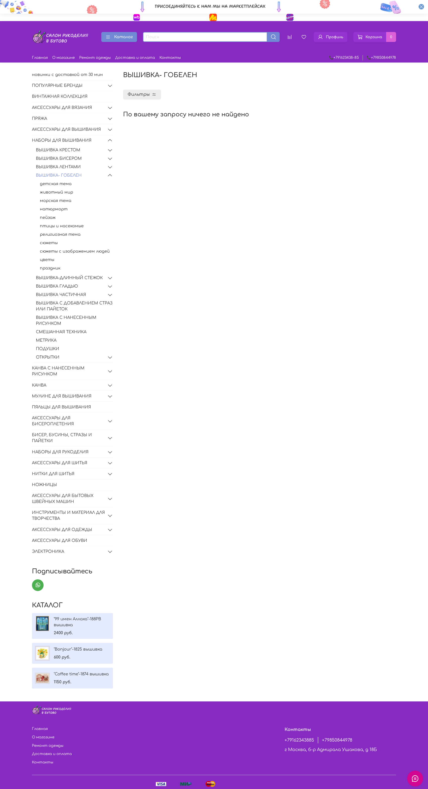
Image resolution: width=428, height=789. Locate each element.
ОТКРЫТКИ (47, 357)
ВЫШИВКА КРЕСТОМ (58, 150)
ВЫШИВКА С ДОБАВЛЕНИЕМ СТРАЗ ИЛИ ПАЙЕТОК (74, 306)
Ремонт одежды (95, 58)
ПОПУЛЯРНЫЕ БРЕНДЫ (57, 85)
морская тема (55, 200)
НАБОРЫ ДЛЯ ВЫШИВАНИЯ (61, 140)
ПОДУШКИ (47, 349)
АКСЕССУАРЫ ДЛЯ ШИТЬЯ (59, 463)
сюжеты (49, 243)
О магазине (63, 58)
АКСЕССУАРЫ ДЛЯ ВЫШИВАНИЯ (66, 129)
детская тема (56, 184)
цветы (47, 260)
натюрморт (54, 209)
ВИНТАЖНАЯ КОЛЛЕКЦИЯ (59, 96)
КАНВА (39, 385)
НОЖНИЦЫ (44, 485)
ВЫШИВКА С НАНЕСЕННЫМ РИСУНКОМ (66, 320)
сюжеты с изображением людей (75, 251)
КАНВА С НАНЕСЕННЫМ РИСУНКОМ (58, 371)
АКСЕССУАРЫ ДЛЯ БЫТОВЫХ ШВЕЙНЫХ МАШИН (62, 498)
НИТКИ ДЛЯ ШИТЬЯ (53, 474)
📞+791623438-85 (344, 58)
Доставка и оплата (135, 58)
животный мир (56, 192)
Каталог (123, 37)
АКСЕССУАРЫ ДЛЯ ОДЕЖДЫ (62, 529)
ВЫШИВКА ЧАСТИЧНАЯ (61, 295)
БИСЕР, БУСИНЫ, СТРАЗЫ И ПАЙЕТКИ (62, 438)
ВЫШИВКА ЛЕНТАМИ (58, 167)
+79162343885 (299, 740)
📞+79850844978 (381, 58)
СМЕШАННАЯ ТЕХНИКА (61, 332)
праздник (50, 268)
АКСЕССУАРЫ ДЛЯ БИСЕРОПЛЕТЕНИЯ (53, 421)
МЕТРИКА (46, 340)
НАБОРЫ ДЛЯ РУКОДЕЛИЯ (60, 452)
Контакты (170, 58)
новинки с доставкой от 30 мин (67, 74)
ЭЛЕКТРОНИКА (48, 551)
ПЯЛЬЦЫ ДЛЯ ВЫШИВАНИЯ (61, 407)
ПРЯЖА (39, 118)
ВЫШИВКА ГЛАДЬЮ (57, 286)
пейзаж (48, 217)
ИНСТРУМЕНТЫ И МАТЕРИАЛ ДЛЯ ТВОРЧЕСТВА (68, 515)
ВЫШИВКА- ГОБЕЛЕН (59, 175)
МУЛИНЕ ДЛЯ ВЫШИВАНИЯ (61, 396)
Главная (40, 58)
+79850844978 (337, 740)
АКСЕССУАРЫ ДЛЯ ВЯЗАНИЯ (62, 107)
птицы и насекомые (62, 226)
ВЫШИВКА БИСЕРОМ (59, 158)
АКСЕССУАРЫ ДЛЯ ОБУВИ (59, 540)
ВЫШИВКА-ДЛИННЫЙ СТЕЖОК (69, 278)
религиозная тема (60, 234)
